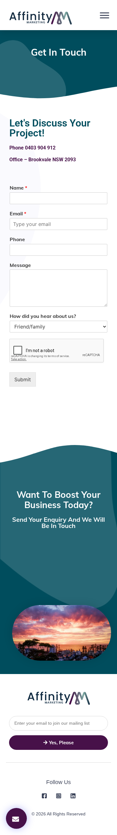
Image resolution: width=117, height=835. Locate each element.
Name (18, 188)
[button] (16, 818)
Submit (22, 379)
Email (18, 213)
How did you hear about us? (43, 316)
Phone (17, 239)
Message (20, 265)
